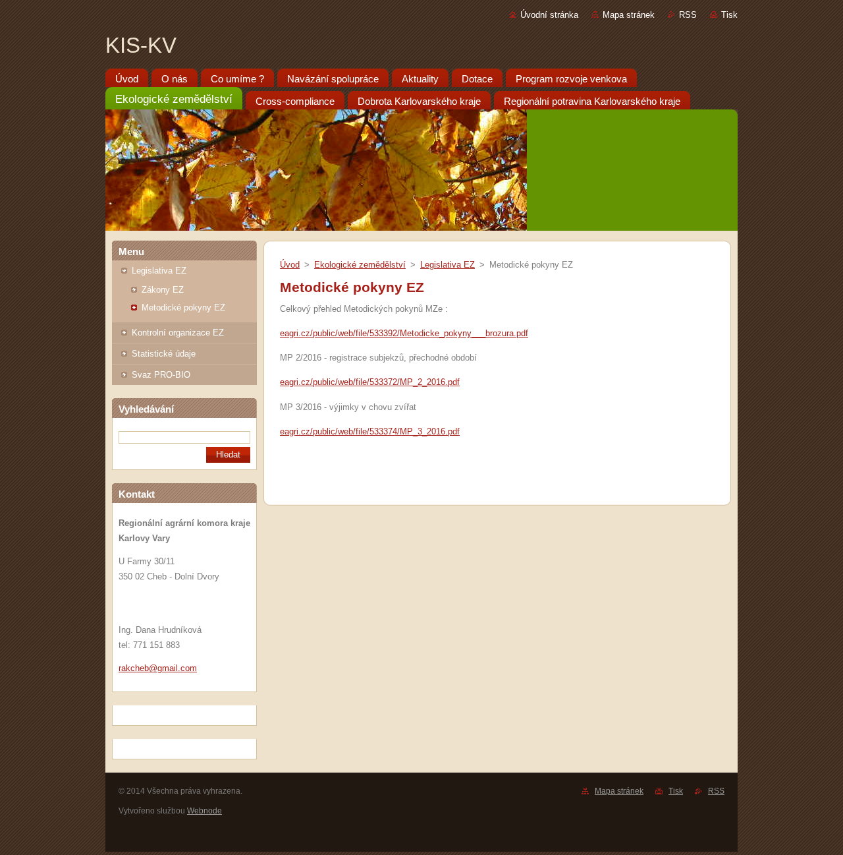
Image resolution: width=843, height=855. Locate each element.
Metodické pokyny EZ (183, 307)
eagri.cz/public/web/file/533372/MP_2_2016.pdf (370, 382)
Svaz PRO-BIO (161, 375)
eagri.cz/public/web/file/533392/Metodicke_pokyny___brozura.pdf (404, 333)
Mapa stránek (629, 15)
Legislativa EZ (159, 271)
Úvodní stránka (549, 15)
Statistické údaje (164, 354)
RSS (688, 15)
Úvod (290, 265)
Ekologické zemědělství (360, 265)
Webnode (204, 810)
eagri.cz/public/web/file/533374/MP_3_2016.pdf (370, 431)
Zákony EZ (163, 290)
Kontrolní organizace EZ (178, 333)
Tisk (729, 15)
